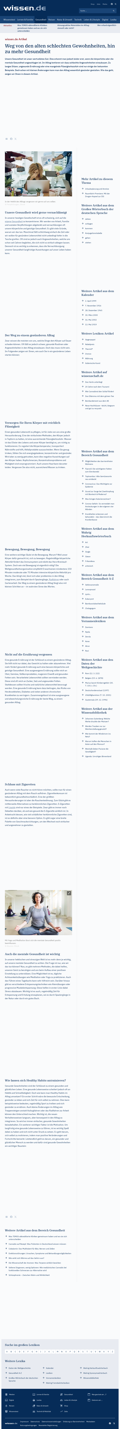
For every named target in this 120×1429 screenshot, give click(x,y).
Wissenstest (9, 19)
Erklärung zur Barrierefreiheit (73, 1422)
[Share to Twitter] (15, 139)
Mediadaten (90, 1422)
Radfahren (54, 579)
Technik (78, 19)
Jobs (98, 4)
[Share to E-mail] (6, 139)
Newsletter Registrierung (48, 1425)
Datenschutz (35, 1422)
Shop (92, 4)
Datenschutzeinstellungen (51, 1422)
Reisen (51, 19)
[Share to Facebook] (11, 139)
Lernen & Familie (25, 19)
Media (105, 4)
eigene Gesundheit (14, 221)
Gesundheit (40, 19)
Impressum (24, 1422)
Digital (105, 19)
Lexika (113, 19)
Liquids (12, 807)
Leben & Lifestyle (92, 19)
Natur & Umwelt (64, 19)
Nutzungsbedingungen (28, 1425)
